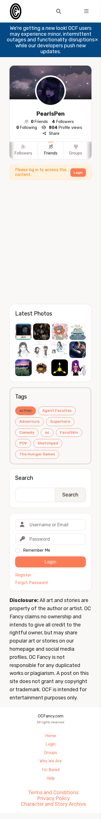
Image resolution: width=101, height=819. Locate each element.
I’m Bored (50, 769)
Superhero (60, 421)
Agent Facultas (57, 410)
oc (47, 432)
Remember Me (36, 550)
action (25, 410)
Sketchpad (48, 443)
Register (23, 575)
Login (78, 172)
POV (23, 443)
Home (50, 735)
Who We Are (51, 761)
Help (51, 778)
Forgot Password (31, 583)
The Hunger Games (37, 454)
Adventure (29, 421)
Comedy (26, 432)
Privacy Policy (53, 798)
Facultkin (69, 432)
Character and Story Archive (53, 804)
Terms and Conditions (53, 792)
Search (24, 478)
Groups (50, 752)
